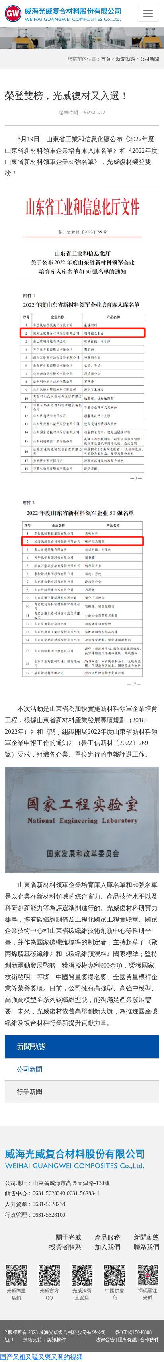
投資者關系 (65, 1247)
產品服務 (107, 1237)
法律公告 (105, 1339)
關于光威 (68, 1237)
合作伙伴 (149, 1339)
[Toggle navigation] (148, 14)
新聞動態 (125, 59)
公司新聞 (149, 59)
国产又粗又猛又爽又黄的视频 (41, 1357)
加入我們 (107, 1247)
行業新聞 (29, 1091)
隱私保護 (127, 1339)
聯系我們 (146, 1247)
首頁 (106, 59)
